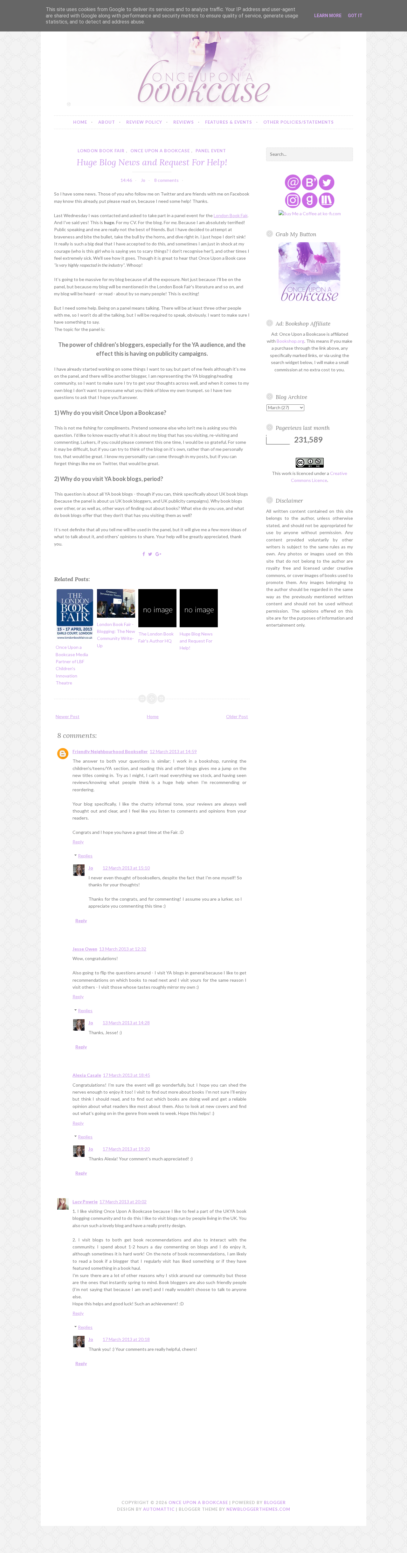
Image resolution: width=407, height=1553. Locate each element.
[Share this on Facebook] (144, 554)
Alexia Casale (86, 1075)
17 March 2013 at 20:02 (123, 1201)
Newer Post (67, 716)
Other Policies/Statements (298, 122)
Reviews (183, 122)
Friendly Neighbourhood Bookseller (110, 751)
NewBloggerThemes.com (258, 1509)
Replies (85, 855)
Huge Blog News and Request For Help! (152, 162)
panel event (211, 150)
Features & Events (228, 122)
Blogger (275, 1502)
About (106, 122)
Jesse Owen (84, 949)
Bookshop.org (290, 341)
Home (80, 122)
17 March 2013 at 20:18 (126, 1339)
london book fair (101, 150)
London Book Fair (230, 215)
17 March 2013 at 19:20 (126, 1148)
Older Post (237, 716)
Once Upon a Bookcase (198, 1502)
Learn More (327, 15)
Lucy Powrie (85, 1201)
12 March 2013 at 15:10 (126, 867)
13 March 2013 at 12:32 (122, 949)
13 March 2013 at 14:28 (126, 1022)
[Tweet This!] (150, 554)
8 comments (166, 180)
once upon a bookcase (160, 150)
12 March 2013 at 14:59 (173, 751)
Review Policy (144, 122)
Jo (90, 867)
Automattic (159, 1509)
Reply (78, 841)
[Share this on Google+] (158, 554)
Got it (355, 15)
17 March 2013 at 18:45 (126, 1075)
